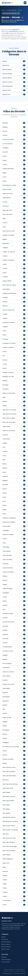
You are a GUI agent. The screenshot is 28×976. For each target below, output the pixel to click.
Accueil (3, 10)
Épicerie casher (5, 949)
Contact (23, 971)
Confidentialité (19, 969)
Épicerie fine (4, 939)
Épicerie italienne (5, 944)
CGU (14, 969)
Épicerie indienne (5, 946)
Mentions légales (6, 959)
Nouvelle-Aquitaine (11, 10)
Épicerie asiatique (6, 942)
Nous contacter (5, 962)
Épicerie (3, 937)
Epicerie (8, 3)
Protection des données (9, 971)
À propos (3, 957)
